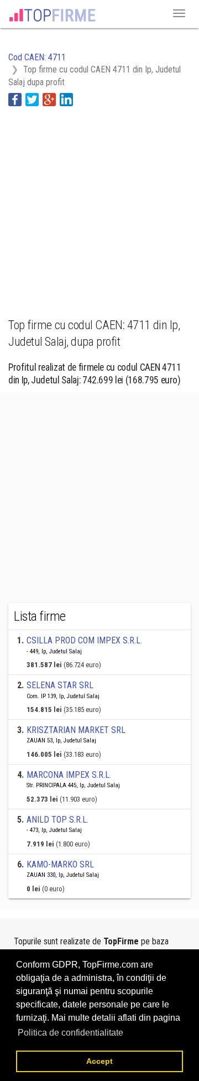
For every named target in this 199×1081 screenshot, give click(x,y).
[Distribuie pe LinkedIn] (66, 98)
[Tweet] (32, 98)
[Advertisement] (99, 205)
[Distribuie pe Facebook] (15, 98)
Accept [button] (99, 1061)
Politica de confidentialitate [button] (70, 1032)
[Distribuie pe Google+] (49, 98)
